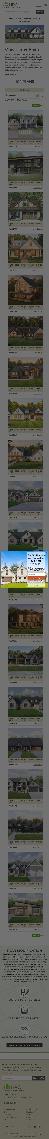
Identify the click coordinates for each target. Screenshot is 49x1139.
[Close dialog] (46, 553)
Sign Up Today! (36, 578)
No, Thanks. (36, 585)
